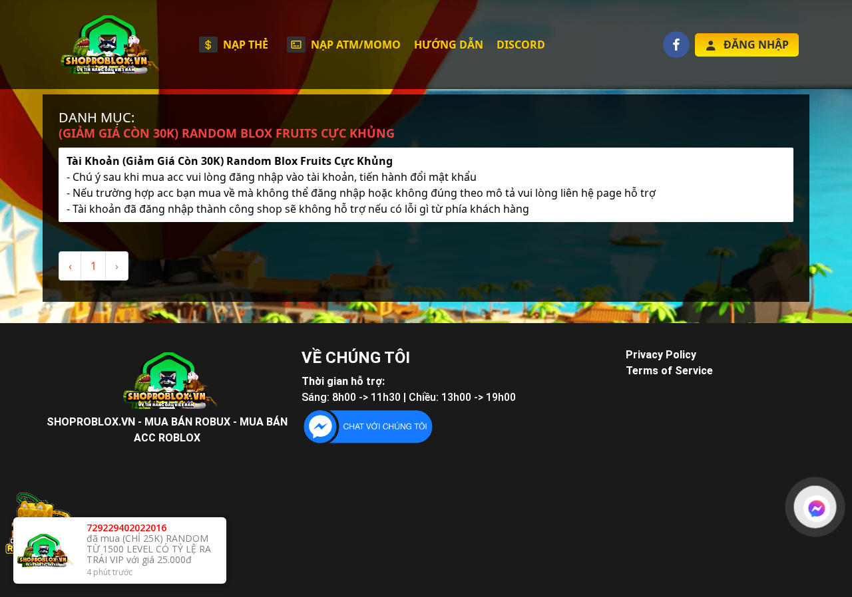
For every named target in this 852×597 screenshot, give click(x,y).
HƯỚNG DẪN (448, 44)
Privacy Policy (661, 354)
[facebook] (676, 44)
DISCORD (521, 44)
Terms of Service (669, 370)
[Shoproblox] (107, 44)
